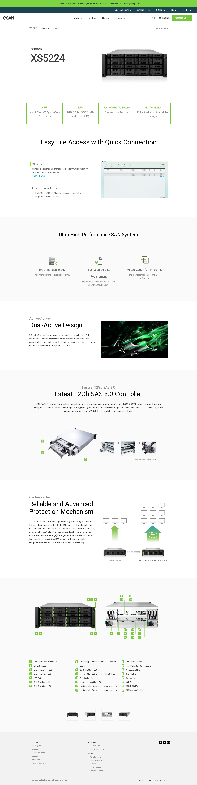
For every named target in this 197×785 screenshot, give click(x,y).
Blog (173, 10)
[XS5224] (72, 715)
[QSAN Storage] (8, 18)
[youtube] (169, 743)
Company (120, 18)
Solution (92, 18)
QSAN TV (161, 10)
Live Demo (187, 10)
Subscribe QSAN (123, 10)
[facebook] (160, 743)
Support (106, 18)
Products (77, 18)
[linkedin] (164, 743)
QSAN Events (143, 10)
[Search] (152, 17)
